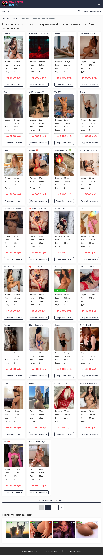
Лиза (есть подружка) (88, 383)
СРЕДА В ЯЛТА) (61, 383)
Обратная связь (74, 551)
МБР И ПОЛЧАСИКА (88, 267)
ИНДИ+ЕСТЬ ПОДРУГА (38, 34)
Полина (7, 34)
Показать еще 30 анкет (53, 500)
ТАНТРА (57, 92)
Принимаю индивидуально (13, 209)
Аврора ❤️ (33, 150)
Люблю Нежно (60, 209)
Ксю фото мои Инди (88, 34)
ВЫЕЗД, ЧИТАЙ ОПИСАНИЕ (89, 150)
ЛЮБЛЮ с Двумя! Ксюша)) (13, 267)
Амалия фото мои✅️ (62, 150)
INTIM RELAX (85, 325)
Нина (6, 383)
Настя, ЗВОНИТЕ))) (37, 442)
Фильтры (6, 11)
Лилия (82, 92)
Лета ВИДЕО (59, 267)
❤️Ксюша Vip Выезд (37, 209)
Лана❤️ (7, 442)
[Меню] (99, 4)
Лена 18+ (8, 150)
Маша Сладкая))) (36, 325)
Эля (5, 92)
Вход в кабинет (52, 551)
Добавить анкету (29, 551)
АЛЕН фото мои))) (36, 92)
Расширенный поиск (91, 11)
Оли (81, 209)
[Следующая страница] (61, 507)
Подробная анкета (13, 84)
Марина (57, 34)
